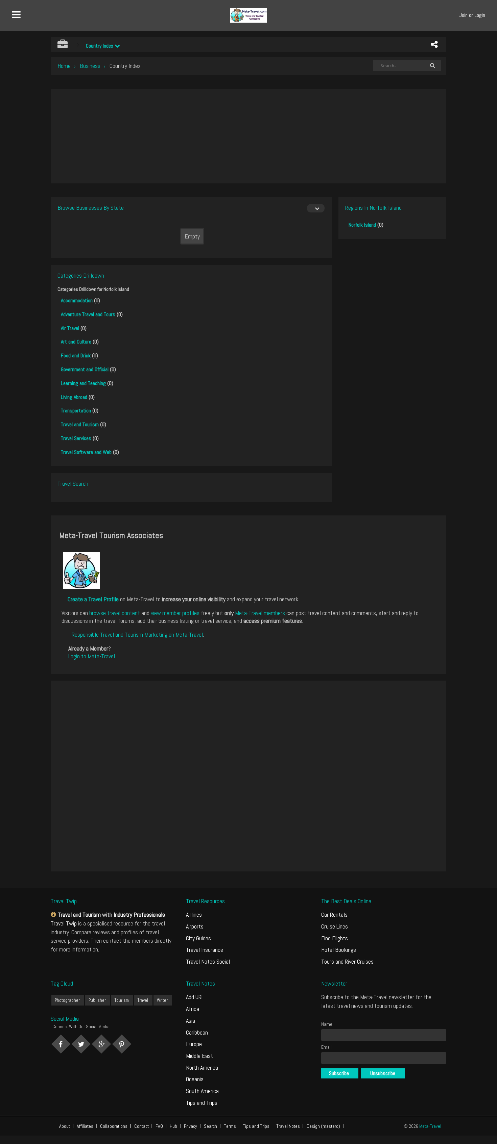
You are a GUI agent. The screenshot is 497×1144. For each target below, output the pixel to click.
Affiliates (85, 1126)
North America (202, 1067)
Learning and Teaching (83, 383)
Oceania (195, 1079)
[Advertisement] (248, 136)
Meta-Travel (430, 1126)
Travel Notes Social (208, 961)
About (64, 1126)
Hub (173, 1126)
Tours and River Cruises (347, 961)
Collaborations (113, 1126)
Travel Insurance (204, 950)
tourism (122, 1000)
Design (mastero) (323, 1126)
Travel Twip (64, 923)
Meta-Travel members (260, 613)
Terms (230, 1126)
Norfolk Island (362, 224)
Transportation (76, 410)
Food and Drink (76, 355)
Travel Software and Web (86, 452)
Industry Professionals (139, 914)
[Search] (432, 65)
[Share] (434, 44)
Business (90, 66)
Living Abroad (74, 397)
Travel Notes (288, 1126)
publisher (97, 1000)
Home (64, 66)
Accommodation (77, 300)
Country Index (100, 45)
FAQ (159, 1126)
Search (210, 1126)
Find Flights (334, 938)
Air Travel (70, 328)
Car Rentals (334, 914)
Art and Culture (76, 341)
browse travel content (114, 613)
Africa (192, 1009)
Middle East (199, 1056)
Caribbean (197, 1032)
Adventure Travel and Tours (88, 314)
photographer (67, 1000)
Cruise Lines (334, 926)
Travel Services (76, 438)
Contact (141, 1126)
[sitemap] (54, 914)
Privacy (190, 1126)
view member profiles (175, 613)
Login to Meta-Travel (91, 656)
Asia (190, 1020)
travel (143, 1000)
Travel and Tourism (80, 424)
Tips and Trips (201, 1103)
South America (202, 1091)
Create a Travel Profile (93, 599)
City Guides (198, 938)
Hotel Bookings (338, 950)
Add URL (195, 997)
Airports (195, 926)
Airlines (194, 914)
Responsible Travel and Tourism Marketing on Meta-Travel (137, 634)
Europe (194, 1044)
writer (162, 1000)
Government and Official (85, 369)
